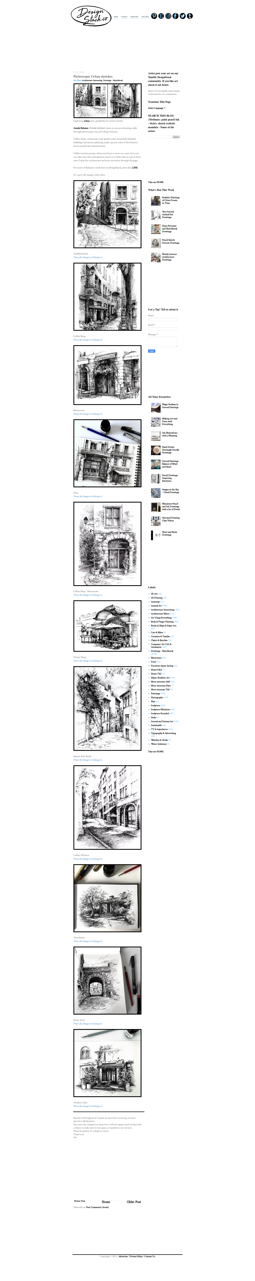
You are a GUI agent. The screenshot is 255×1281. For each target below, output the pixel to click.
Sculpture (155, 705)
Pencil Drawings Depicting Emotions (170, 478)
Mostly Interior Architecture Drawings (169, 257)
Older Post (134, 1202)
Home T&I (156, 673)
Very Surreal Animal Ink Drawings (168, 214)
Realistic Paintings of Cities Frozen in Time (171, 200)
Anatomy (155, 601)
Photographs (157, 697)
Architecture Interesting (92, 80)
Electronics (156, 657)
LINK (135, 167)
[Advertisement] (127, 48)
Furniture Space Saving (162, 665)
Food (153, 661)
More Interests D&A (161, 685)
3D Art (154, 593)
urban (87, 121)
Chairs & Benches (159, 640)
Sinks (153, 717)
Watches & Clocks (159, 740)
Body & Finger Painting (162, 621)
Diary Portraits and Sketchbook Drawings (169, 228)
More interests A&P (160, 681)
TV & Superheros (159, 729)
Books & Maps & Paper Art (163, 625)
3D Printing (156, 597)
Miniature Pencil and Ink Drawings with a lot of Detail (171, 506)
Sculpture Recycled (160, 713)
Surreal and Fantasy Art (162, 721)
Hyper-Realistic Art (160, 677)
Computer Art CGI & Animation (161, 646)
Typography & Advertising (163, 733)
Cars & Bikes (157, 632)
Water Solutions (158, 743)
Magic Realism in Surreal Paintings (170, 406)
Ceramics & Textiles (160, 636)
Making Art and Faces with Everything (169, 421)
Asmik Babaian (80, 128)
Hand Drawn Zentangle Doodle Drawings (170, 449)
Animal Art (156, 605)
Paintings (155, 693)
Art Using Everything (161, 617)
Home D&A (156, 669)
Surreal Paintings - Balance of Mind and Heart (171, 464)
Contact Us (149, 1256)
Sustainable (156, 725)
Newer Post (79, 1201)
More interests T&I (160, 689)
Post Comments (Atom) (97, 1207)
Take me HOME (155, 182)
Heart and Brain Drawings (169, 533)
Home (106, 1202)
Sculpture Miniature (160, 709)
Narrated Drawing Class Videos (171, 519)
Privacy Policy (136, 1256)
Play (153, 701)
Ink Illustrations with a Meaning (169, 434)
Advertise (123, 1256)
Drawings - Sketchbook (113, 80)
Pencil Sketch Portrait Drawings (170, 241)
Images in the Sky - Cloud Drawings (170, 491)
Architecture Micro (160, 613)
